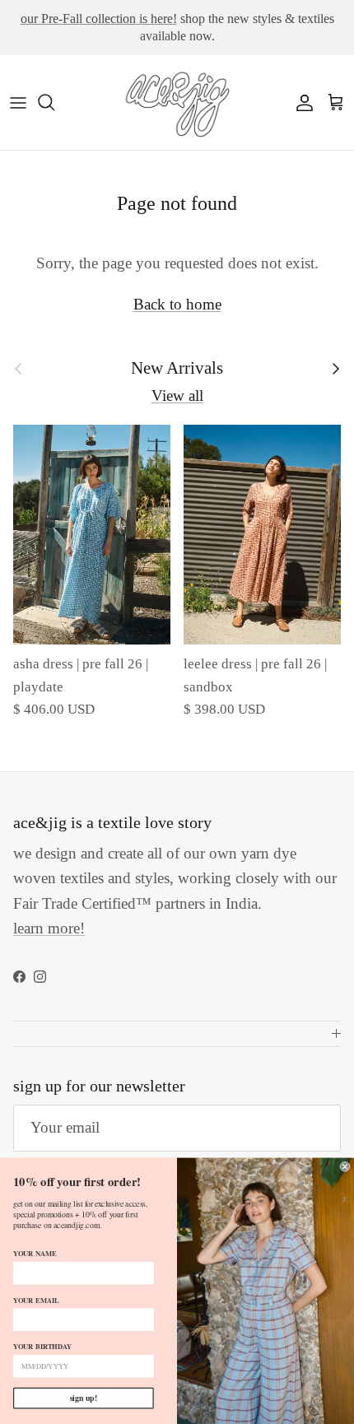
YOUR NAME (35, 1253)
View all (177, 395)
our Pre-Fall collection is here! (99, 19)
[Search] (54, 102)
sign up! (83, 1397)
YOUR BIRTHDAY (42, 1346)
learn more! (49, 928)
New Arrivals (177, 368)
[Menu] (18, 102)
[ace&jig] (177, 102)
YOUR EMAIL (35, 1300)
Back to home (177, 304)
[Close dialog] (345, 1166)
